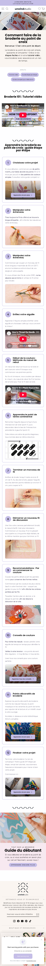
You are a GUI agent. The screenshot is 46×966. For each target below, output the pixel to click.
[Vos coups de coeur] (39, 9)
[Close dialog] (43, 934)
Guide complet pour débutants (23, 79)
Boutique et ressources (22, 928)
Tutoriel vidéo (13, 74)
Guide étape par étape (29, 74)
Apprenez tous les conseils (21, 679)
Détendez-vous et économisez (22, 899)
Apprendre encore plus (21, 195)
